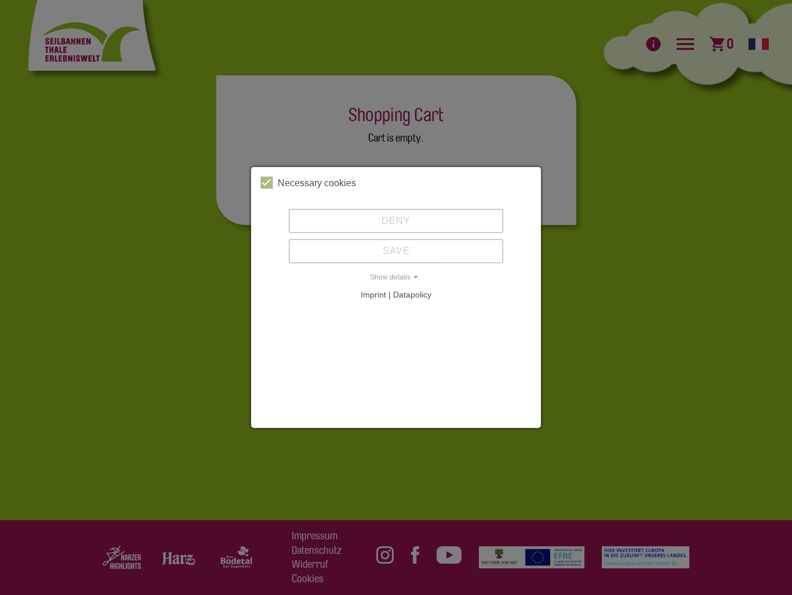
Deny (396, 221)
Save (396, 251)
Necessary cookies (317, 183)
